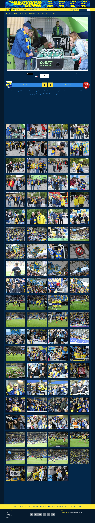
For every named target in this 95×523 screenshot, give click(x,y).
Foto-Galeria (9, 13)
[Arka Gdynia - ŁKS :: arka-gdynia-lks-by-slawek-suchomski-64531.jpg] (37, 234)
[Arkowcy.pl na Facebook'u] (69, 10)
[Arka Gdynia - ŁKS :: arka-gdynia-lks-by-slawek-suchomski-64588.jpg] (58, 473)
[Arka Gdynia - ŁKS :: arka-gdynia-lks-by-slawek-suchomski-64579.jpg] (37, 439)
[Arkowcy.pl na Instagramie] (73, 10)
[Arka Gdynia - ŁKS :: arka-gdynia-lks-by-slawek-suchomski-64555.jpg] (37, 336)
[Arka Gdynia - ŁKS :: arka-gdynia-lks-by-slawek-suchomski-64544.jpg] (58, 285)
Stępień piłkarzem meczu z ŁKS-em (60, 94)
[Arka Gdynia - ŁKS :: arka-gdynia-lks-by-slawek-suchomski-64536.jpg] (58, 251)
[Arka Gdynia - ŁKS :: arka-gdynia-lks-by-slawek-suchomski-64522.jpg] (15, 200)
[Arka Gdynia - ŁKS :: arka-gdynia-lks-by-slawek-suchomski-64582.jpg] (15, 456)
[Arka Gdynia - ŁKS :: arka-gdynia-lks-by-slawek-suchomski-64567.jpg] (37, 388)
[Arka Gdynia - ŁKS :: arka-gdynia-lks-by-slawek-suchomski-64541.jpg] (79, 268)
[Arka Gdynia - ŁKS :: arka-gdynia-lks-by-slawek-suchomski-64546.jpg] (15, 302)
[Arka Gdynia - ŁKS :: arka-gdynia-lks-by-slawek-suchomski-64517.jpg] (79, 165)
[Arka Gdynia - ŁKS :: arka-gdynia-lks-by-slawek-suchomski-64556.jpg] (58, 336)
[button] (88, 10)
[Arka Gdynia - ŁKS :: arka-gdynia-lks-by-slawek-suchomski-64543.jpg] (37, 285)
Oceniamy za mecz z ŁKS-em (77, 91)
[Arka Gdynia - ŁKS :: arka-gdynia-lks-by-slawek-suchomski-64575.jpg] (37, 422)
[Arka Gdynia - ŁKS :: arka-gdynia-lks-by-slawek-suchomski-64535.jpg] (37, 251)
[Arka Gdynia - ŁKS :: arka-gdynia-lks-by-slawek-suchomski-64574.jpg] (15, 422)
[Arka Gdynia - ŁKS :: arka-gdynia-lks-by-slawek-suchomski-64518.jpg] (15, 183)
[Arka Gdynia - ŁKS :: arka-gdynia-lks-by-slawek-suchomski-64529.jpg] (79, 217)
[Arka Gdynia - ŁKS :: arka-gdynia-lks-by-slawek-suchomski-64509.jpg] (79, 131)
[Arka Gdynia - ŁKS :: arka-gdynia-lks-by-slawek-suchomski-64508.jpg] (58, 131)
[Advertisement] (47, 111)
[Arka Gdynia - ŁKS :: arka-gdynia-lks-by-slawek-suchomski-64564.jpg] (58, 371)
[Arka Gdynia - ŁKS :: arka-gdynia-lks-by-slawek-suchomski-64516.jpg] (58, 165)
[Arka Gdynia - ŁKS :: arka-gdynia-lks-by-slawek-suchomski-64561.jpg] (79, 353)
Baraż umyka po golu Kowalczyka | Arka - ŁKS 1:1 (38, 94)
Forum (20, 10)
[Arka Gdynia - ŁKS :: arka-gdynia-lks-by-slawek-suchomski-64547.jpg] (37, 302)
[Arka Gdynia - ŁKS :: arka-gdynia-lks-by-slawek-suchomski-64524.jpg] (58, 200)
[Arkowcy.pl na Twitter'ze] (71, 10)
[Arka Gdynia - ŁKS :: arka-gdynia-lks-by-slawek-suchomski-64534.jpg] (15, 251)
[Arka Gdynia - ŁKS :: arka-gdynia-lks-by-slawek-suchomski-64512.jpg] (58, 148)
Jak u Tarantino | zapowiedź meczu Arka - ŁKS (38, 91)
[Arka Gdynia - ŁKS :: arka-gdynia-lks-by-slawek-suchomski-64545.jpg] (79, 285)
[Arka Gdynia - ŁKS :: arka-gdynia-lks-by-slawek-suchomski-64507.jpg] (37, 131)
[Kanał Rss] (78, 10)
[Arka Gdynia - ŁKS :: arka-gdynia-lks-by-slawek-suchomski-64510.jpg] (15, 148)
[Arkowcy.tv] (75, 10)
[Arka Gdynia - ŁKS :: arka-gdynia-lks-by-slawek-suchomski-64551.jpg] (37, 319)
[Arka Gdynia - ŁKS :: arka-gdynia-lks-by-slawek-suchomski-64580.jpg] (58, 439)
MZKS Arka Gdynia (18, 13)
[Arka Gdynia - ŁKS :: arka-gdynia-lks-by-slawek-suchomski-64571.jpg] (37, 405)
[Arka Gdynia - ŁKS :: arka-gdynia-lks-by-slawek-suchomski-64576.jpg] (58, 422)
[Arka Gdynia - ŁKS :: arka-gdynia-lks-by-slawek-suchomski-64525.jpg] (79, 200)
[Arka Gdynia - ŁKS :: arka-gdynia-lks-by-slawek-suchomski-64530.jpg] (15, 234)
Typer (8, 517)
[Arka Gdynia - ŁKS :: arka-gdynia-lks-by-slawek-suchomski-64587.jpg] (37, 473)
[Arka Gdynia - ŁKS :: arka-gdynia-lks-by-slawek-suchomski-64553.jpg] (79, 319)
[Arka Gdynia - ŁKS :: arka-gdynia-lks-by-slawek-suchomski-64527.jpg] (37, 217)
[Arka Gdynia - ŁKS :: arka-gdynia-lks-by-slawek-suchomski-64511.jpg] (37, 148)
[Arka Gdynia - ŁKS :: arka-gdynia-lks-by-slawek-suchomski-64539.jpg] (37, 268)
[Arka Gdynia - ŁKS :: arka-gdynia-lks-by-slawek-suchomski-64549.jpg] (79, 302)
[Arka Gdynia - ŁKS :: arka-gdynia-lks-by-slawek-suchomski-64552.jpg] (58, 319)
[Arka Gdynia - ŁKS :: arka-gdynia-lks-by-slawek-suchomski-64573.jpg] (79, 405)
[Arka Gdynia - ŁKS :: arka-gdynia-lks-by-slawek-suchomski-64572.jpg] (58, 405)
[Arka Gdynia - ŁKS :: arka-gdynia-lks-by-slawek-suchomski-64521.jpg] (79, 183)
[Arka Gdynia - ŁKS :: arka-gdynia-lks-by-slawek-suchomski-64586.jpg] (15, 473)
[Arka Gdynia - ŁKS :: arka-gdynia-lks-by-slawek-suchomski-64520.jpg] (58, 183)
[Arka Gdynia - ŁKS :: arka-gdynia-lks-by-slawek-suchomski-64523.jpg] (37, 200)
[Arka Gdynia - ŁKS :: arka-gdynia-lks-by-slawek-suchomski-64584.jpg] (58, 456)
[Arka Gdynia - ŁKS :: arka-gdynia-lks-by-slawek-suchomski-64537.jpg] (79, 251)
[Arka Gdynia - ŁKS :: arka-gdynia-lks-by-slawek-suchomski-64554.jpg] (15, 336)
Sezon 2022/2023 (29, 13)
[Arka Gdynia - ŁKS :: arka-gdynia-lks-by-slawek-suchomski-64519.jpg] (37, 183)
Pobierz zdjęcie (44, 76)
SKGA (8, 512)
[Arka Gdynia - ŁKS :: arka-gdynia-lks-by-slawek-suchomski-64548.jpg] (58, 302)
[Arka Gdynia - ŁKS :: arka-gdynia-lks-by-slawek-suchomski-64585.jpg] (79, 456)
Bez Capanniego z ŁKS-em (17, 91)
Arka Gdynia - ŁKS (40, 13)
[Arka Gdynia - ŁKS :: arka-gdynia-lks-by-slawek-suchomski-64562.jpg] (15, 371)
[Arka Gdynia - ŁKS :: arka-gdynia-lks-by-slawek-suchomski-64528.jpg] (58, 217)
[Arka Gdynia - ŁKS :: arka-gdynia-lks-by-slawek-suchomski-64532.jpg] (58, 234)
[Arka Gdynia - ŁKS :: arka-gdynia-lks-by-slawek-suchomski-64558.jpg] (15, 353)
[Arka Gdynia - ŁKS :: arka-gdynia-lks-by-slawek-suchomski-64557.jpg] (79, 336)
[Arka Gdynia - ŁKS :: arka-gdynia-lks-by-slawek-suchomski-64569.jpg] (79, 388)
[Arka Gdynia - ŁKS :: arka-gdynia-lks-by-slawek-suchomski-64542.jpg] (15, 285)
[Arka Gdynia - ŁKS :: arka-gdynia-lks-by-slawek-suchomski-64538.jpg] (15, 268)
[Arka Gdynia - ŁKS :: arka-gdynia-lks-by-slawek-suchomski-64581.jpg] (79, 439)
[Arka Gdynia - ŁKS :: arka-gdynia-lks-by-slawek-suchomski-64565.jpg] (79, 371)
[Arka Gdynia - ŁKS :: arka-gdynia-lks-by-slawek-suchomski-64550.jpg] (15, 319)
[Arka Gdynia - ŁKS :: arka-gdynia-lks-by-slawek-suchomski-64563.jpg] (37, 371)
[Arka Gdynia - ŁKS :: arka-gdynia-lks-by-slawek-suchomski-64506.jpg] (15, 131)
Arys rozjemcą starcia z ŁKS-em (59, 91)
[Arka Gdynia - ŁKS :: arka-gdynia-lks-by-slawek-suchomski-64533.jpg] (79, 234)
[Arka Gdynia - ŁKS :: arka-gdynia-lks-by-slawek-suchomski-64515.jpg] (37, 165)
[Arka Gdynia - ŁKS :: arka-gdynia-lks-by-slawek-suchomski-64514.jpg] (15, 165)
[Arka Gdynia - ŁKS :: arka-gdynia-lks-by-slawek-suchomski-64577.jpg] (79, 422)
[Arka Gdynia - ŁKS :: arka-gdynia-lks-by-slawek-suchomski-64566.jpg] (15, 388)
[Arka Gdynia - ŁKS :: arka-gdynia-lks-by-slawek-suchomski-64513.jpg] (79, 148)
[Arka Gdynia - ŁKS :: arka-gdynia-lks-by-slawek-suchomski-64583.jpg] (37, 456)
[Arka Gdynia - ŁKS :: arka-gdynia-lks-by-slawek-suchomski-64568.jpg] (58, 388)
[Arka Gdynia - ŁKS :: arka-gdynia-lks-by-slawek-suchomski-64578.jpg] (15, 439)
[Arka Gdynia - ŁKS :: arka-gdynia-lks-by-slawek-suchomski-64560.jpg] (58, 353)
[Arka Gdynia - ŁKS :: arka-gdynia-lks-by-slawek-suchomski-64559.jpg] (37, 353)
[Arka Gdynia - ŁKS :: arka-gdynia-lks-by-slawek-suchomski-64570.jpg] (15, 405)
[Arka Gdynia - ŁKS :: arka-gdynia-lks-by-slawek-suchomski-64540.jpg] (58, 268)
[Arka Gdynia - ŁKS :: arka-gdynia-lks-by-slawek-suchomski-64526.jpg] (15, 217)
